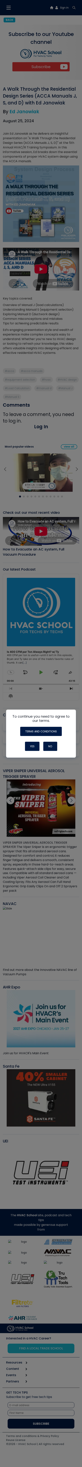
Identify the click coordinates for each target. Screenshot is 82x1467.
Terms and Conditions (41, 731)
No (50, 746)
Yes (32, 746)
